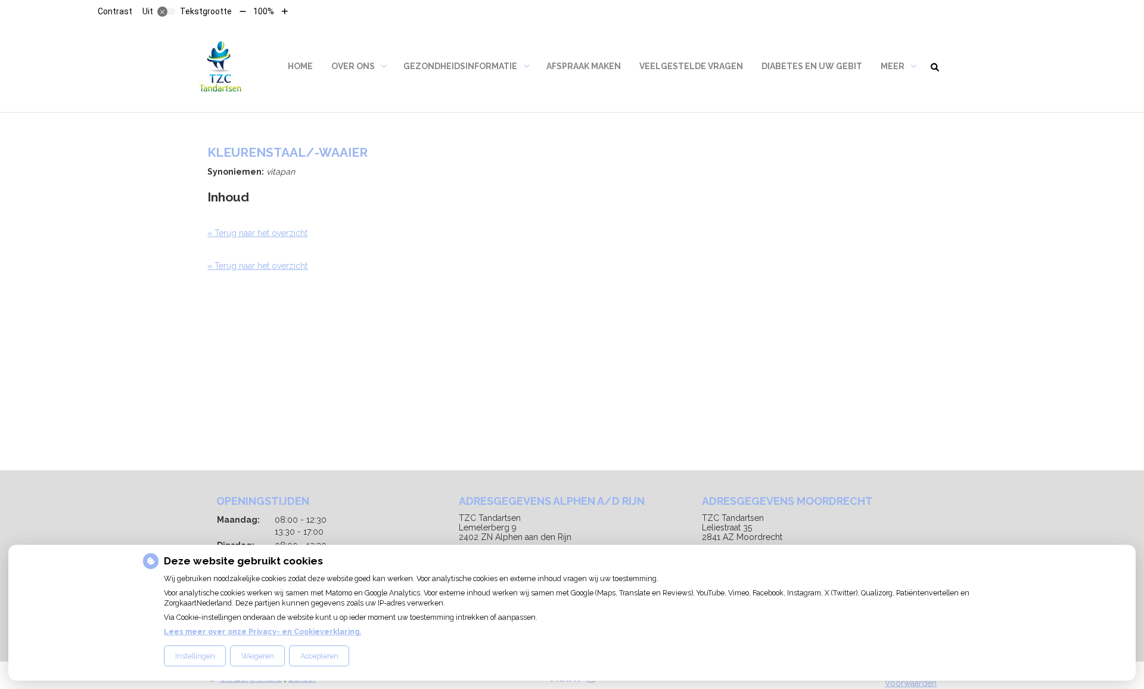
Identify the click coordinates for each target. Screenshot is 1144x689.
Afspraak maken (583, 66)
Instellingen (195, 655)
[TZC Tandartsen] (220, 66)
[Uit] (166, 11)
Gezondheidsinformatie (460, 66)
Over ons (353, 66)
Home (300, 66)
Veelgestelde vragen (691, 66)
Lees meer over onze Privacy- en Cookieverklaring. (262, 631)
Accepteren (319, 655)
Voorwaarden (911, 683)
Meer (892, 66)
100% (263, 11)
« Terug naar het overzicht (257, 233)
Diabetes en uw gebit (811, 66)
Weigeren (257, 655)
